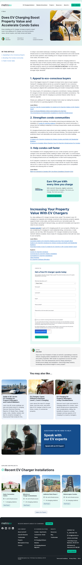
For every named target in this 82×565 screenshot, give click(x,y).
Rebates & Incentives (41, 5)
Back (4, 11)
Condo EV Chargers (38, 39)
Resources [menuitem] (54, 532)
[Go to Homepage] (7, 5)
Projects (51, 5)
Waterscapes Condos (70, 494)
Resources (58, 5)
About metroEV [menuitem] (22, 532)
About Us (66, 5)
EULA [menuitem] (79, 558)
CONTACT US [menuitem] (70, 530)
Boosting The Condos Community (13, 58)
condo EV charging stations (47, 123)
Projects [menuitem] (20, 540)
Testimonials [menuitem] (21, 537)
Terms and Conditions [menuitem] (62, 558)
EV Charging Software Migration (40, 259)
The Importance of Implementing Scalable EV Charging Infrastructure (51, 113)
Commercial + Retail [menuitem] (39, 534)
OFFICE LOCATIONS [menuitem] (72, 538)
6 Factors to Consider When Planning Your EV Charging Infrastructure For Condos (55, 143)
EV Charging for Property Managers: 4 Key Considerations (65, 398)
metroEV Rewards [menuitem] (23, 534)
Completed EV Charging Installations (41, 255)
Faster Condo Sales (9, 61)
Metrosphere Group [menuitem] (23, 542)
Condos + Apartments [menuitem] (40, 532)
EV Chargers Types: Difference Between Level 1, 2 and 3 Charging (39, 398)
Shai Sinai (8, 39)
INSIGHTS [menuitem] (53, 529)
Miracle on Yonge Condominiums (30, 495)
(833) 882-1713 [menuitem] (73, 532)
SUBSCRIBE (49, 523)
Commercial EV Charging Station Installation (43, 253)
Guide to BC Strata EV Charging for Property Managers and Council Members (11, 399)
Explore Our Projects (41, 512)
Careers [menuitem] (20, 545)
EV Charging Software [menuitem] (40, 540)
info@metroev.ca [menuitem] (73, 535)
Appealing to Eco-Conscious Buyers (14, 55)
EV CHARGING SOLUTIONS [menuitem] (41, 529)
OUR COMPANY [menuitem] (22, 529)
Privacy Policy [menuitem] (72, 558)
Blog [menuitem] (52, 534)
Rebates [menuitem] (36, 542)
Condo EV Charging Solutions (39, 252)
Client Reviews (34, 257)
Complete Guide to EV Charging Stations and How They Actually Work (51, 241)
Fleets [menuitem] (36, 537)
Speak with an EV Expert (54, 446)
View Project (6, 505)
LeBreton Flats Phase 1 (50, 494)
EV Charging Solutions (28, 5)
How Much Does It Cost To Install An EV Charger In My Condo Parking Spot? (53, 246)
